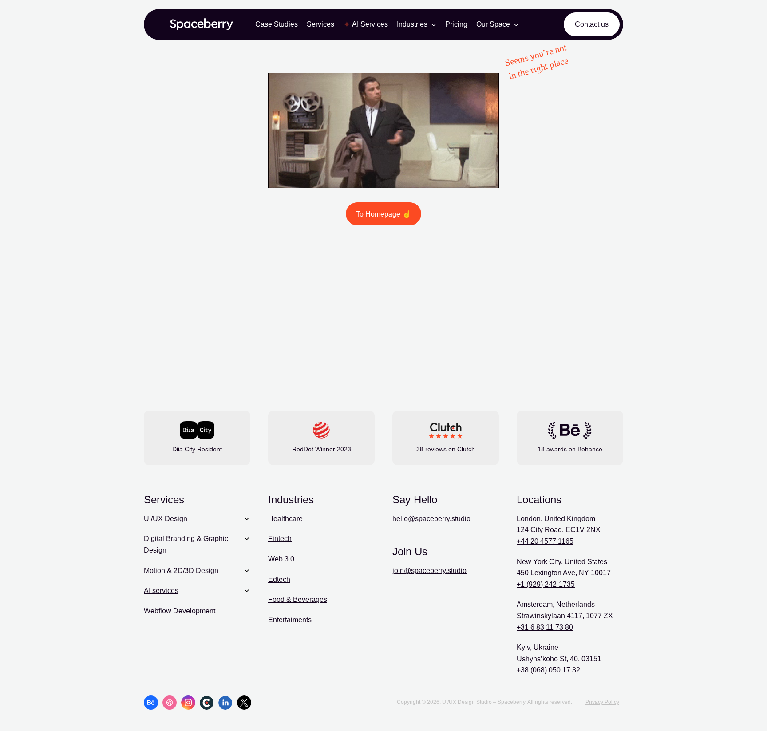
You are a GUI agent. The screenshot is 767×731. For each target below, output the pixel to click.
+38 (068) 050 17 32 (548, 670)
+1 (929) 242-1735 (546, 584)
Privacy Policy (602, 702)
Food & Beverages (297, 599)
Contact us (592, 24)
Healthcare (285, 518)
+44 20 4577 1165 (545, 541)
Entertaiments (290, 620)
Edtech (279, 579)
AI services (161, 590)
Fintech (280, 538)
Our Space (493, 24)
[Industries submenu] (433, 24)
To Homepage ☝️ (383, 214)
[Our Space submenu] (516, 24)
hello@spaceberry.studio (431, 518)
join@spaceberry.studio (429, 570)
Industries (412, 24)
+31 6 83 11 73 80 (545, 627)
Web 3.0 (281, 559)
